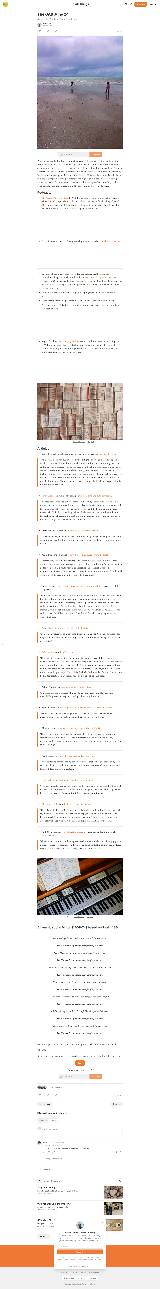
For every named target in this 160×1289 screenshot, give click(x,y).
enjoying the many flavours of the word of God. (80, 728)
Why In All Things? (47, 1187)
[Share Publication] (131, 4)
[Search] (126, 4)
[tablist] (47, 1120)
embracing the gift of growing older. (76, 780)
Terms (82, 1272)
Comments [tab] (43, 1121)
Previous (46, 1104)
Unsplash (90, 442)
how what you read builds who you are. (78, 756)
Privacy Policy (97, 1259)
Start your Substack (74, 1278)
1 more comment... (44, 1169)
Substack (68, 1284)
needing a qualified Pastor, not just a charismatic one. (86, 707)
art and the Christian (105, 454)
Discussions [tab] (55, 1181)
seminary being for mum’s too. (76, 687)
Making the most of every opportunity (52, 1207)
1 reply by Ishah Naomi (54, 1159)
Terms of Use (91, 1257)
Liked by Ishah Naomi (51, 1145)
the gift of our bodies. (70, 652)
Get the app (91, 1278)
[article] (80, 1192)
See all (42, 1236)
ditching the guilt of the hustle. (72, 628)
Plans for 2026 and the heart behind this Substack (57, 1191)
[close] (102, 1222)
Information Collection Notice (79, 1259)
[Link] (34, 193)
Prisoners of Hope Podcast (98, 277)
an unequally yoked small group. (83, 530)
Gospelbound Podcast (110, 241)
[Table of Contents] (2, 644)
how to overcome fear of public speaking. (82, 586)
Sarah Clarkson (49, 496)
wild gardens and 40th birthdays (95, 496)
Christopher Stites (51, 804)
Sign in (153, 4)
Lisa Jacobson (48, 780)
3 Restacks (58, 1087)
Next (115, 1104)
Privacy (75, 1272)
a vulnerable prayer (74, 832)
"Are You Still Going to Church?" (54, 1203)
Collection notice (92, 1272)
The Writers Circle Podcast (55, 198)
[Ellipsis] (121, 1142)
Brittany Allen (49, 652)
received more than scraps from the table (88, 555)
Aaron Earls (47, 628)
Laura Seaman (79, 917)
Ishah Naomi (47, 23)
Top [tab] (40, 1181)
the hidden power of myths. (76, 804)
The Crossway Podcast (69, 341)
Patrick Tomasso (79, 442)
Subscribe (140, 4)
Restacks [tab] (52, 1121)
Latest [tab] (46, 1181)
